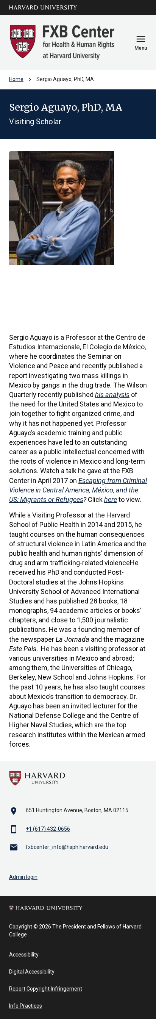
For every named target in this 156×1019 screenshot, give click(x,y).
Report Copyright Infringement (45, 989)
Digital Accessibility (32, 972)
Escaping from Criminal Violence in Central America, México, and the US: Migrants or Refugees (78, 490)
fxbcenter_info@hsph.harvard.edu (67, 847)
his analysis (112, 395)
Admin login (23, 877)
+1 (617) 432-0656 (48, 829)
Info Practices (25, 1006)
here (110, 499)
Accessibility (24, 955)
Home (16, 79)
